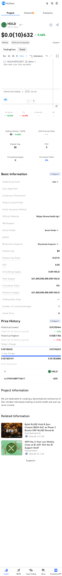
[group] (14, 49)
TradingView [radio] (9, 49)
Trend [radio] (22, 49)
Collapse (54, 174)
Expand (56, 42)
